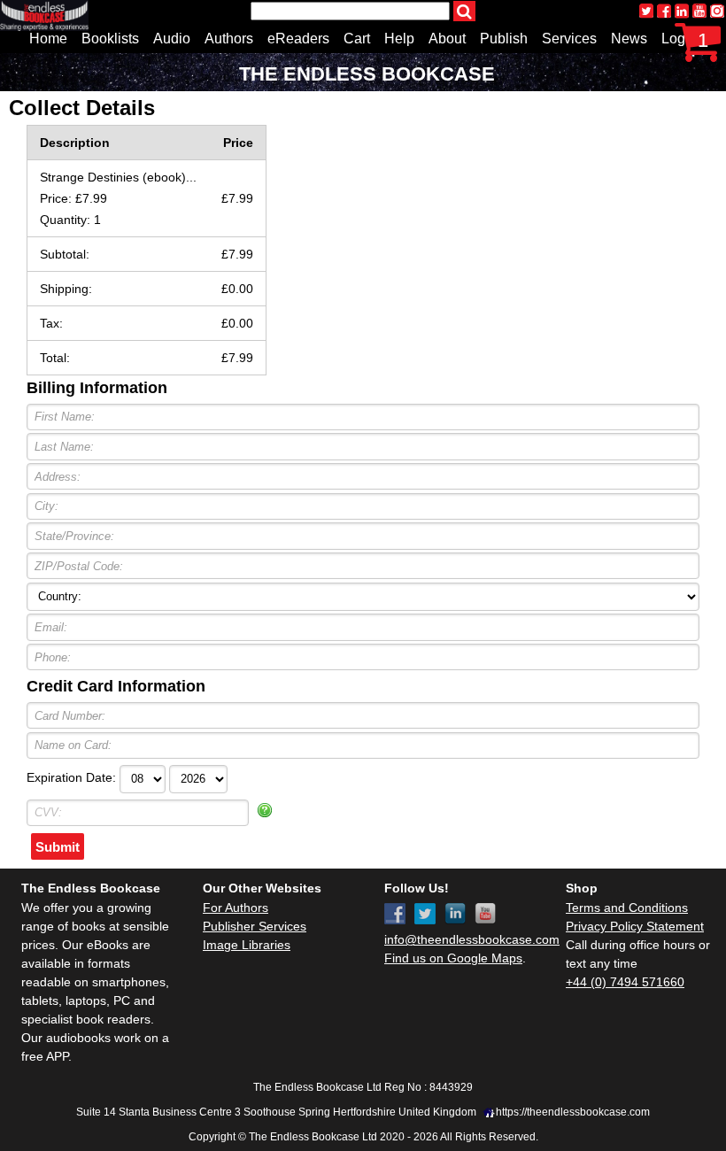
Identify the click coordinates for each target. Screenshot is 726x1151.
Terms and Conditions (627, 907)
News (629, 38)
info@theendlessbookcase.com (472, 939)
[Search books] (464, 11)
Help (399, 38)
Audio (171, 38)
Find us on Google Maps (453, 958)
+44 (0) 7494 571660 (625, 982)
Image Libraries (246, 945)
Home (48, 38)
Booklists (110, 38)
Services (569, 38)
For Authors (235, 907)
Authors (229, 38)
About (447, 38)
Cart (357, 38)
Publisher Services (254, 926)
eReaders (298, 38)
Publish (504, 38)
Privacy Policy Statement (635, 926)
